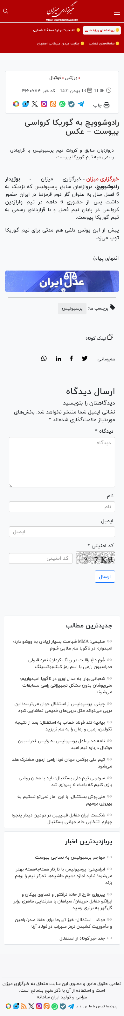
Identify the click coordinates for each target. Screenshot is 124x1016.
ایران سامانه (48, 997)
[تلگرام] (81, 106)
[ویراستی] (25, 106)
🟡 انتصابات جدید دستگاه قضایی (56, 30)
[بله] (71, 106)
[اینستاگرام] (44, 106)
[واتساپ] (62, 106)
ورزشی (71, 78)
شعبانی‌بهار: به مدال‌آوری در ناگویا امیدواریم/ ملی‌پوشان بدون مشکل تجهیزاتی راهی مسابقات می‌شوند (66, 685)
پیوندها (111, 1006)
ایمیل (107, 520)
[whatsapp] (44, 359)
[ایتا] (53, 106)
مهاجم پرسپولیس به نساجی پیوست (70, 858)
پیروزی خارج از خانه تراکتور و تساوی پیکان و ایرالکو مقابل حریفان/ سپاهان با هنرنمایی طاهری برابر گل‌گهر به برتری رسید (63, 901)
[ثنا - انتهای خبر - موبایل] (62, 281)
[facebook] (71, 359)
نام (110, 496)
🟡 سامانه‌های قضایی (104, 43)
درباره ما (81, 1006)
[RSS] (24, 1008)
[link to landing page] (62, 11)
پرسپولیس (45, 186)
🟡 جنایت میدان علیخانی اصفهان (60, 43)
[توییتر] (34, 106)
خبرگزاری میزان (102, 179)
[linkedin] (58, 359)
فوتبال (55, 78)
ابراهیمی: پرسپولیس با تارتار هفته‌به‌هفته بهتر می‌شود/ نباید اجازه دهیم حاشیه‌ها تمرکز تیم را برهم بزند (63, 876)
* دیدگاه (104, 431)
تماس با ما (97, 1006)
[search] (5, 11)
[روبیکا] (16, 106)
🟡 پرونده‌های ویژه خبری (102, 30)
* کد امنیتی (100, 545)
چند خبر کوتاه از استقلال (82, 938)
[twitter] (84, 359)
